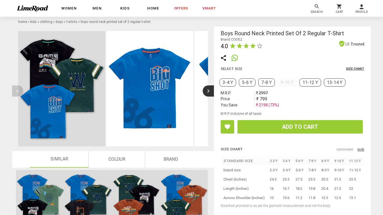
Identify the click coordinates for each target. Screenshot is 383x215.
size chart (355, 69)
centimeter (344, 149)
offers (181, 8)
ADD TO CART (300, 126)
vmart (209, 8)
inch (360, 149)
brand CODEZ (232, 39)
